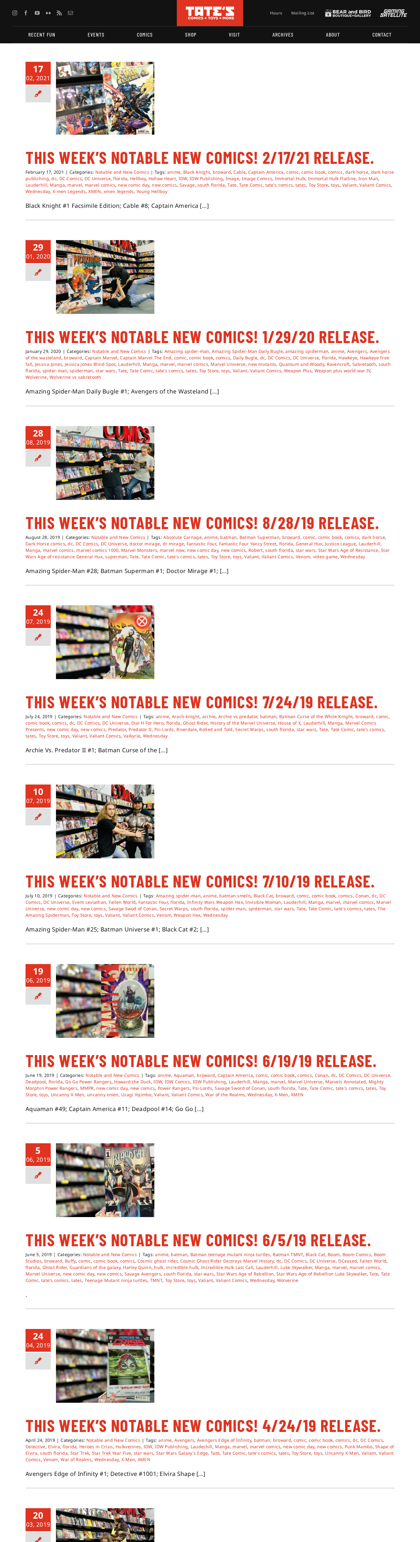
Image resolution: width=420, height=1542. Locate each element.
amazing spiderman (306, 351)
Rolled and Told (215, 729)
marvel (74, 185)
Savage (187, 185)
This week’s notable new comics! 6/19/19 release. (201, 1060)
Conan (362, 896)
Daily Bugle (245, 358)
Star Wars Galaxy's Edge (182, 1453)
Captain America (265, 172)
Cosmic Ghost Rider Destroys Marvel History (227, 1261)
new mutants (262, 364)
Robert (255, 550)
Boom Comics (357, 1254)
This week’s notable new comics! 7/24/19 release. (202, 701)
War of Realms (76, 1459)
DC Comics (70, 178)
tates (300, 185)
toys (335, 185)
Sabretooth (364, 364)
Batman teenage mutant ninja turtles (230, 1254)
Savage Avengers (143, 1274)
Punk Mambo (359, 1446)
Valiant (349, 185)
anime (173, 172)
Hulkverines (128, 1446)
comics (335, 172)
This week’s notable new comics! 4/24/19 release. (203, 1425)
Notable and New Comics (122, 172)
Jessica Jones (48, 364)
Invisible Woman (263, 902)
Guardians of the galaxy (95, 1267)
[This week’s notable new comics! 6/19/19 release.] (105, 1001)
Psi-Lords (164, 729)
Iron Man (368, 178)
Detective (36, 1446)
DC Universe (98, 178)
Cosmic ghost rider (157, 1261)
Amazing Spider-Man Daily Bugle (247, 351)
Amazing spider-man (186, 351)
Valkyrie (132, 736)
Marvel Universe (228, 364)
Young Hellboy (152, 191)
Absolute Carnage (182, 537)
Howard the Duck (132, 1082)
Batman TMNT (288, 1254)
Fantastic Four (201, 544)
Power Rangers (174, 1088)
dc (54, 178)
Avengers (357, 351)
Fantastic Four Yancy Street (248, 544)
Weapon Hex (187, 915)
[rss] (59, 12)
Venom (303, 556)
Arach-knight (186, 716)
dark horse (356, 172)
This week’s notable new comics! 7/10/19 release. (200, 881)
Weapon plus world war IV (342, 371)
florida (120, 178)
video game (325, 556)
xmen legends (119, 191)
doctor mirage (144, 544)
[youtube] (37, 12)
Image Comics (257, 178)
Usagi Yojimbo (136, 1094)
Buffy (70, 1261)
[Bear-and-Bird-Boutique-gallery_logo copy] (348, 12)
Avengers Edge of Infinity (224, 1440)
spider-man (54, 371)
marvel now (172, 550)
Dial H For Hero (147, 723)
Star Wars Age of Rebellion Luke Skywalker (321, 1274)
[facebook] (25, 12)
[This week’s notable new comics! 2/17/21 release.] (105, 98)
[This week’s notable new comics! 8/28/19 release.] (105, 463)
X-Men (281, 1094)
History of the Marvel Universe (242, 723)
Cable (239, 172)
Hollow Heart (162, 178)
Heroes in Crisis (96, 1446)
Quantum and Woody (301, 364)
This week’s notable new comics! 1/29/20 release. (202, 336)
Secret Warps (249, 729)
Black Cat (263, 896)
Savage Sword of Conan (240, 1088)
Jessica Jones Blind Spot (90, 364)
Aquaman (184, 1075)
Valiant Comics (375, 185)
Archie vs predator (237, 716)
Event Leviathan (89, 902)
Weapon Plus (298, 371)
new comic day (133, 185)
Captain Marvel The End (145, 358)
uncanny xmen (102, 1094)
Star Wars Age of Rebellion (245, 1274)
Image (232, 178)
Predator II (140, 729)
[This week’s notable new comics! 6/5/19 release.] (105, 1180)
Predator (117, 729)
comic (292, 172)
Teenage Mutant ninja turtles (116, 1280)
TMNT (156, 1280)
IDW (183, 178)
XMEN (94, 191)
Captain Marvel (101, 358)
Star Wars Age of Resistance (348, 550)
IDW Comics (177, 1082)
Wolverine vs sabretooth (75, 377)
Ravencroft (338, 364)
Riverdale (186, 729)
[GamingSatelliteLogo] (392, 12)
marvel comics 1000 (97, 550)
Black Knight (196, 172)
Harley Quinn (137, 1267)
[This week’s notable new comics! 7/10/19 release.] (105, 821)
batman (228, 537)
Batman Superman (259, 537)
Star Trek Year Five (111, 1453)
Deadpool (36, 1082)
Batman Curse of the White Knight (316, 716)
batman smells (235, 896)
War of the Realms (225, 1094)
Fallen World (122, 902)
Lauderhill (36, 185)
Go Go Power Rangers (88, 1082)
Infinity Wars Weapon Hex (215, 902)
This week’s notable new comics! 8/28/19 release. (202, 522)
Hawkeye (348, 358)
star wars (106, 371)
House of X (289, 723)
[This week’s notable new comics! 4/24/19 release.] (105, 1366)
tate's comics (279, 185)
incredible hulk (182, 1267)
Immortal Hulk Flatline (332, 178)
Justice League (340, 544)
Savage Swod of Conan (133, 908)
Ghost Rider (195, 723)
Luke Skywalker (296, 1267)
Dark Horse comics (45, 544)
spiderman (81, 371)
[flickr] (48, 12)
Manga (57, 185)
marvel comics (100, 185)
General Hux (309, 544)
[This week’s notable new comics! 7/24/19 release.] (105, 642)
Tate (232, 185)
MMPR (87, 1088)
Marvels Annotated (345, 1082)
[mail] (70, 12)
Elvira (54, 1446)
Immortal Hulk (290, 178)
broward (222, 172)
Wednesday (38, 191)
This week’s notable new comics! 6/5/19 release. (198, 1239)
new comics (164, 185)
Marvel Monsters (139, 550)
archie (209, 716)
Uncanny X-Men (68, 1094)
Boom (334, 1254)
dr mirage (173, 544)
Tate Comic (251, 185)
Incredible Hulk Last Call (227, 1267)
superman (116, 556)
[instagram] (14, 12)
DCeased (347, 1261)
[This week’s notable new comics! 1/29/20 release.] (105, 277)
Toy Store (318, 185)
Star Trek (79, 1453)
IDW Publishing (206, 178)
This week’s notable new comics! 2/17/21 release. (200, 157)
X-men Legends (69, 191)
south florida (211, 185)
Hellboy (138, 178)
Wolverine (36, 377)
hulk (158, 1267)
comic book (313, 172)
